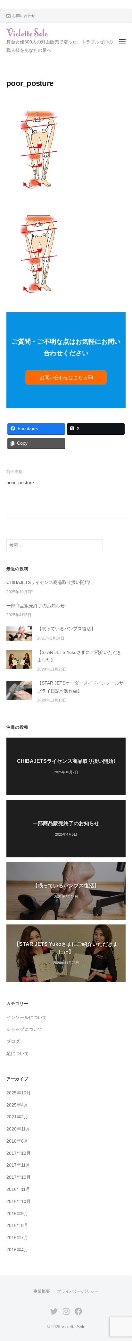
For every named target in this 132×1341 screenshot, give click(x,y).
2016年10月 (18, 1201)
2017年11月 (18, 1165)
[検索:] (54, 545)
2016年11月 (18, 1189)
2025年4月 (17, 1105)
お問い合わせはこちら (64, 377)
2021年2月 (17, 1117)
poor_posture (20, 482)
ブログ (13, 1041)
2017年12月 (18, 1153)
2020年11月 (18, 1129)
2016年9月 (17, 1213)
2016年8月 (17, 1225)
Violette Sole (73, 1326)
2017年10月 (18, 1177)
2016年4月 (17, 1249)
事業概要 (41, 1291)
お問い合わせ (23, 15)
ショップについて (24, 1029)
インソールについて (26, 1017)
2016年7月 (17, 1237)
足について (17, 1053)
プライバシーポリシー (78, 1291)
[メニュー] (122, 41)
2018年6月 (17, 1141)
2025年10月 (18, 1093)
